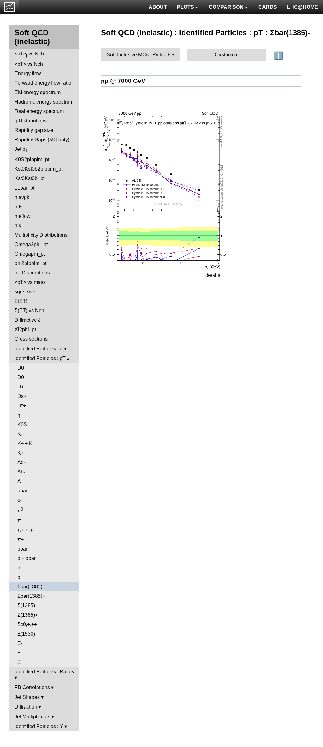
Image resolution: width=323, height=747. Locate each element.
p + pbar (26, 558)
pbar (22, 490)
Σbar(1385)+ (31, 596)
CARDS (267, 7)
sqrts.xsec (26, 291)
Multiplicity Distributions (41, 235)
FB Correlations (32, 687)
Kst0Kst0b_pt (29, 178)
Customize (227, 54)
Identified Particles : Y (39, 726)
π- (19, 520)
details (212, 275)
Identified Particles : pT (40, 358)
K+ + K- (25, 443)
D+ (20, 386)
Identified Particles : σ (39, 348)
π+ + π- (25, 530)
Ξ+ (20, 652)
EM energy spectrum (38, 92)
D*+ (21, 405)
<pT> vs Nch (29, 54)
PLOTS (185, 7)
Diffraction (26, 707)
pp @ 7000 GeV (123, 80)
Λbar (22, 471)
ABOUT (158, 7)
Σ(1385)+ (27, 615)
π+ (20, 539)
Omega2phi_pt (31, 244)
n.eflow (23, 216)
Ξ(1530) (26, 634)
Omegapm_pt (30, 254)
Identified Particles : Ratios (44, 671)
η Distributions (31, 120)
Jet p (21, 149)
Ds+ (21, 396)
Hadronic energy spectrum (44, 102)
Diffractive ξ (27, 320)
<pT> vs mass (30, 282)
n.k (18, 225)
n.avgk (22, 197)
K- (19, 434)
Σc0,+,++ (27, 624)
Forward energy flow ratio (43, 83)
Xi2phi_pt (25, 329)
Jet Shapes (27, 697)
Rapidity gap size (34, 130)
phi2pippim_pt (30, 263)
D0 (20, 368)
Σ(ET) (21, 301)
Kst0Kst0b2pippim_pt (38, 169)
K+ (20, 453)
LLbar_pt (24, 187)
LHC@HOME (302, 7)
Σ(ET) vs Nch (29, 310)
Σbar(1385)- (30, 586)
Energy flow (28, 73)
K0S (22, 424)
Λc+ (21, 462)
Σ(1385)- (27, 605)
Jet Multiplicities (32, 716)
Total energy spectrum (39, 111)
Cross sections (31, 339)
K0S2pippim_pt (32, 159)
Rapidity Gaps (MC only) (42, 139)
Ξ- (19, 643)
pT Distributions (32, 272)
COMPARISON (226, 7)
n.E (18, 206)
